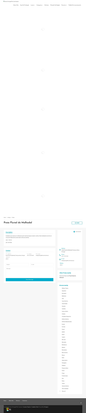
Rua (63, 378)
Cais (63, 298)
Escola (63, 324)
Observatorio (64, 360)
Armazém (64, 293)
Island (63, 334)
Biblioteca (64, 296)
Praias (13, 217)
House (63, 329)
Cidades (63, 313)
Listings (9, 217)
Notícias (46, 5)
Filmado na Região (55, 5)
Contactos (24, 400)
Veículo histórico (65, 386)
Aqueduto (64, 290)
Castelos (64, 308)
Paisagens (64, 362)
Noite (63, 357)
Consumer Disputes (27, 407)
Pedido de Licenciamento (75, 5)
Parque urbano (65, 368)
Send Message (29, 279)
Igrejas (63, 331)
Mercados (64, 342)
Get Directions (78, 231)
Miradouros (64, 344)
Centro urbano (65, 311)
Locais (32, 5)
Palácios (63, 365)
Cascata (63, 306)
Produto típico (65, 375)
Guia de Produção (24, 5)
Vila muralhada (65, 388)
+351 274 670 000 (30, 255)
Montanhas (64, 349)
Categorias (39, 5)
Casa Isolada (64, 303)
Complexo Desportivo (66, 316)
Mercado (64, 339)
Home (5, 217)
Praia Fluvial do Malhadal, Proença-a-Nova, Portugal (15, 255)
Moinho (63, 347)
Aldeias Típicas (65, 288)
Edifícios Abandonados (67, 321)
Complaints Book (34, 407)
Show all (63, 391)
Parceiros (63, 5)
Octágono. (46, 407)
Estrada (63, 326)
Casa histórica (65, 301)
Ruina (63, 380)
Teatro (63, 383)
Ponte (63, 370)
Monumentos (65, 352)
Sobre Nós (15, 5)
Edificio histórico (65, 319)
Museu (63, 355)
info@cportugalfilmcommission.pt (42, 255)
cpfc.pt (7, 258)
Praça (63, 373)
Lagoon (63, 337)
